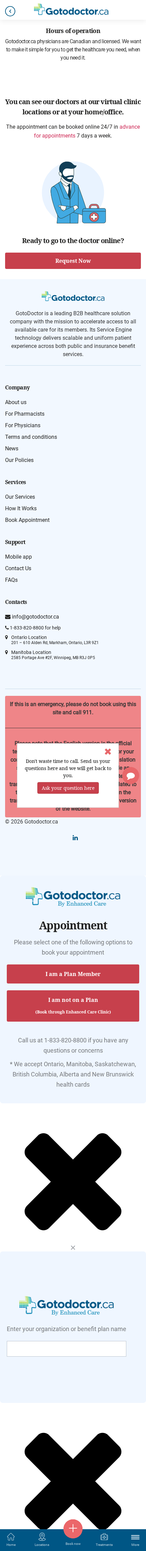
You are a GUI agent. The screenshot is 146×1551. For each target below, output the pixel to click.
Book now (73, 1544)
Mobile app (18, 557)
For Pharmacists (24, 414)
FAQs (11, 580)
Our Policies (19, 460)
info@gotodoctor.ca (35, 616)
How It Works (21, 508)
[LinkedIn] (75, 837)
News (11, 448)
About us (15, 402)
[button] (130, 775)
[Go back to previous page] (10, 11)
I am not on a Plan (73, 1005)
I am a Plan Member (73, 974)
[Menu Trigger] (135, 1536)
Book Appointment (27, 520)
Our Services (20, 497)
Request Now (73, 261)
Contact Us (18, 568)
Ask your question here (68, 788)
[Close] (73, 1248)
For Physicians (22, 425)
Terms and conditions (31, 437)
